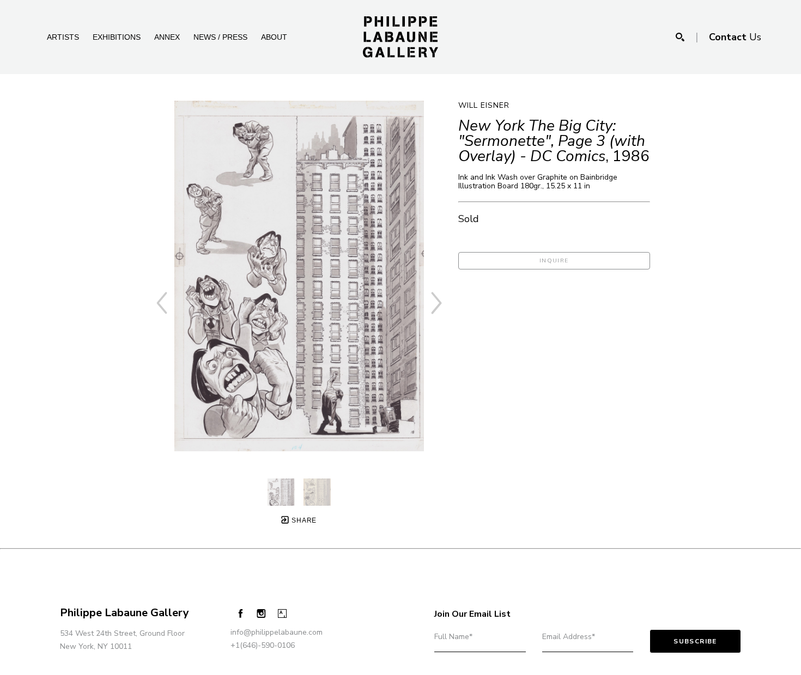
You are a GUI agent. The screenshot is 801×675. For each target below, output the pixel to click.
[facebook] (240, 613)
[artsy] (282, 614)
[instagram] (261, 614)
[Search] (680, 37)
